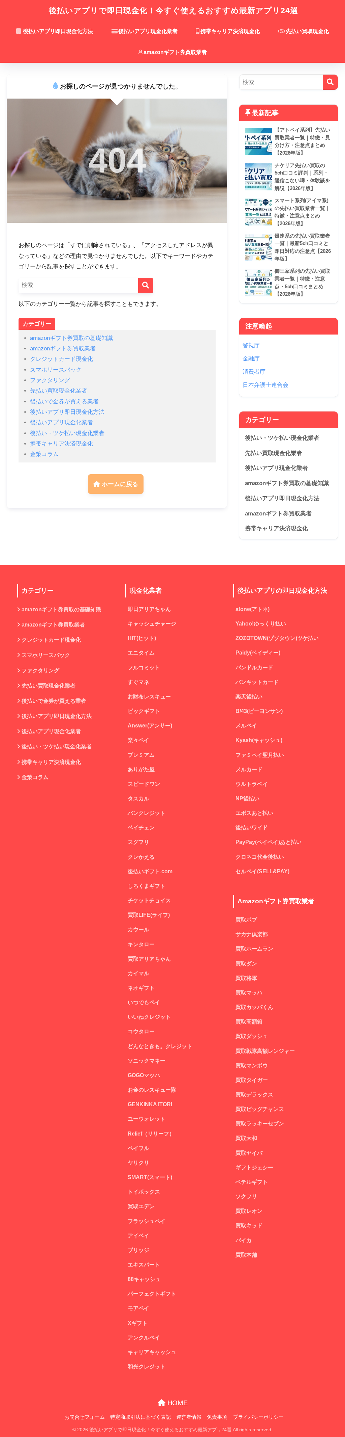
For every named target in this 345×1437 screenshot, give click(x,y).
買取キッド (249, 1225)
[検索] (145, 285)
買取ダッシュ (252, 1036)
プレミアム (141, 755)
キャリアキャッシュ (152, 1352)
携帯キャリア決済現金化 (230, 31)
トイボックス (144, 1192)
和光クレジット (146, 1366)
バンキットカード (257, 682)
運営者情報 (188, 1417)
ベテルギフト (252, 1182)
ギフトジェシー (254, 1167)
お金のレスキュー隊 (152, 1090)
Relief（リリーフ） (151, 1134)
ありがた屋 (141, 769)
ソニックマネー (146, 1061)
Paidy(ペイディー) (258, 653)
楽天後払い (249, 696)
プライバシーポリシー (258, 1417)
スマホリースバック (56, 370)
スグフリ (138, 842)
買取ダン (246, 963)
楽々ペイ (138, 740)
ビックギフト (144, 711)
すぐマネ (138, 682)
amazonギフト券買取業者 (175, 52)
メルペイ (246, 725)
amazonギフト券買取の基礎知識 (71, 338)
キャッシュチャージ (152, 624)
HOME (176, 1403)
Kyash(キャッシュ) (259, 740)
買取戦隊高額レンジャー (265, 1051)
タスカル (138, 798)
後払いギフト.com (150, 871)
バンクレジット (146, 813)
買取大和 (246, 1138)
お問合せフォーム (84, 1417)
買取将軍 (246, 978)
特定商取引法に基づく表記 (140, 1417)
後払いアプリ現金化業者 (148, 31)
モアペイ (138, 1308)
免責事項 (217, 1417)
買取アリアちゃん (149, 959)
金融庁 (251, 358)
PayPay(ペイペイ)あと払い (269, 842)
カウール (138, 929)
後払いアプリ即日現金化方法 (57, 31)
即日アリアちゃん (149, 609)
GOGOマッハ (144, 1075)
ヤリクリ (138, 1163)
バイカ (244, 1240)
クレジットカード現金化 (61, 359)
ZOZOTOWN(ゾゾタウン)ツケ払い (277, 638)
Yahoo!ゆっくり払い (261, 624)
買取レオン (249, 1211)
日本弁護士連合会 (265, 385)
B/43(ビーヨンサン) (259, 711)
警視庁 (251, 345)
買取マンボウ (252, 1065)
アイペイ (138, 1236)
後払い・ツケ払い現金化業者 (67, 433)
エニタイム (141, 653)
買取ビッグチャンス (260, 1109)
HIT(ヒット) (142, 638)
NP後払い (247, 798)
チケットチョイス (149, 900)
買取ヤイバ (249, 1153)
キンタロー (141, 944)
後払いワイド (252, 827)
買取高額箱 (249, 1021)
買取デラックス (254, 1094)
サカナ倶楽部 (252, 934)
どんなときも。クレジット (160, 1046)
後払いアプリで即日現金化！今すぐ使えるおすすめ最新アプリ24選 (173, 10)
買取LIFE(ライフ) (149, 915)
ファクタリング (50, 380)
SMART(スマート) (150, 1177)
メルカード (249, 769)
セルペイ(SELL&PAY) (262, 871)
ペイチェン (141, 827)
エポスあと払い (254, 813)
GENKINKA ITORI (150, 1104)
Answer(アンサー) (150, 725)
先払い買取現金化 (307, 31)
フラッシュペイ (146, 1221)
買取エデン (141, 1206)
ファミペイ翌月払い (260, 755)
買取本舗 (246, 1255)
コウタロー (141, 1031)
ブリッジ (138, 1250)
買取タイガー (252, 1080)
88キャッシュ (144, 1279)
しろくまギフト (146, 886)
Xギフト (138, 1323)
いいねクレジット (149, 1017)
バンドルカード (254, 667)
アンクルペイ (144, 1337)
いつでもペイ (144, 1002)
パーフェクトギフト (152, 1294)
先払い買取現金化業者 (58, 391)
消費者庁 (254, 372)
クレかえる (141, 857)
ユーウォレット (146, 1119)
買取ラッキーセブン (260, 1123)
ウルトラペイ (252, 784)
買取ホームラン (254, 949)
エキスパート (144, 1265)
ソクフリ (246, 1196)
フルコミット (144, 667)
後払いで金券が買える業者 (64, 401)
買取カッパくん (254, 1007)
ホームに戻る (119, 484)
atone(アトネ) (253, 609)
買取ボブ (246, 920)
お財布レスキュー (149, 696)
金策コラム (44, 454)
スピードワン (144, 784)
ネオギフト (141, 988)
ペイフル (138, 1148)
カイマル (138, 973)
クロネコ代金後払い (260, 857)
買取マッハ (249, 992)
